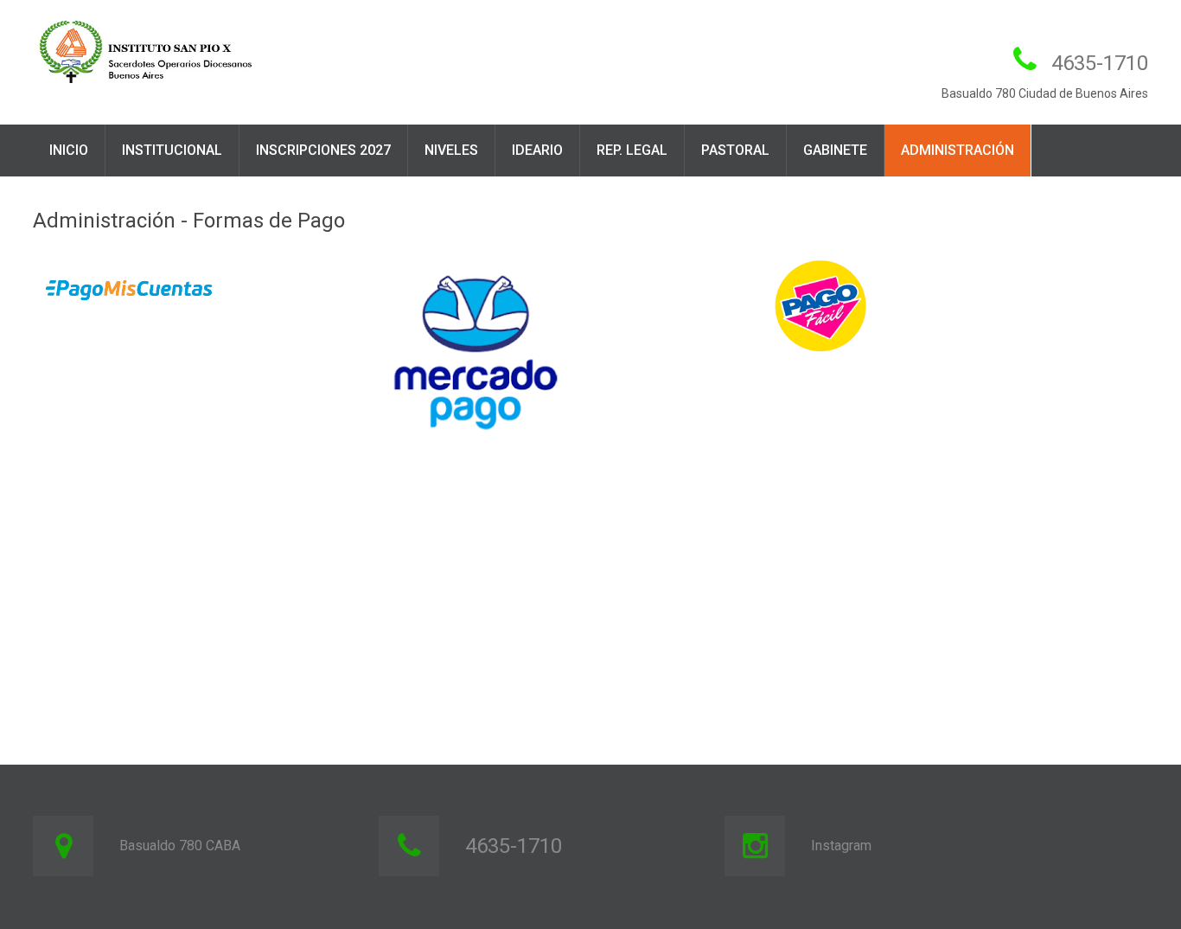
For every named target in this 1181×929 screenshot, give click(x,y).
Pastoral (735, 150)
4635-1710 (1099, 63)
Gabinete (835, 150)
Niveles (451, 150)
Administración (957, 150)
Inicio (68, 150)
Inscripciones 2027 (323, 150)
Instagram (841, 845)
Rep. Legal (632, 150)
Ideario (537, 150)
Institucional (172, 150)
